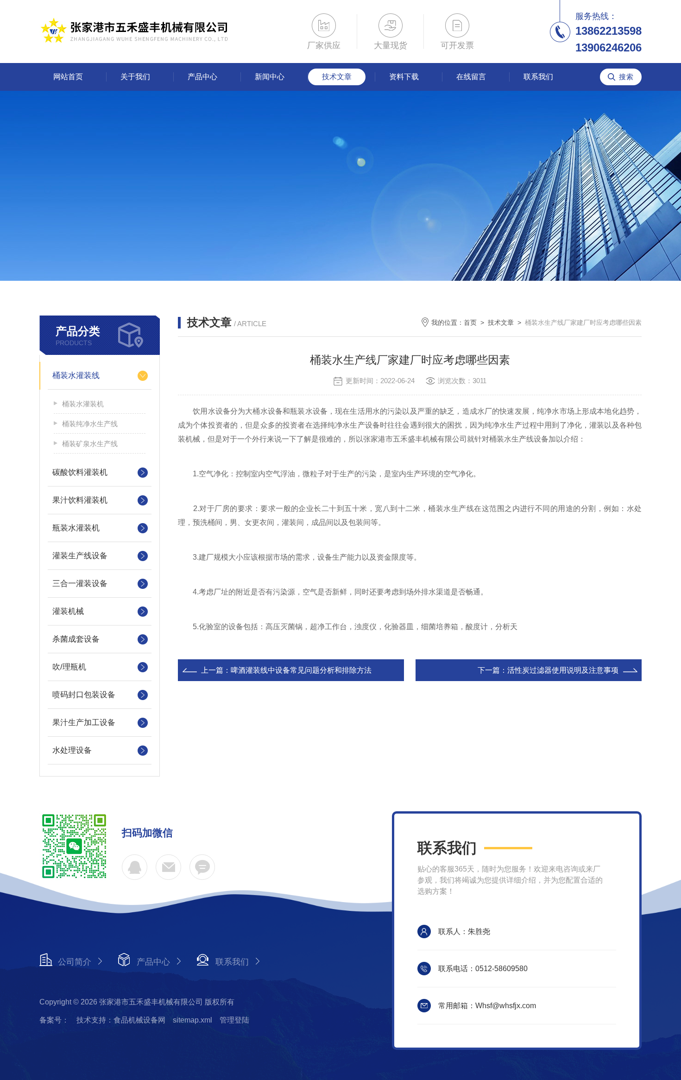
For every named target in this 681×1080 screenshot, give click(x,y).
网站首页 (68, 77)
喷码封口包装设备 (83, 694)
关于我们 (135, 77)
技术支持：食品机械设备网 (120, 1020)
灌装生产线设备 (79, 555)
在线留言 (471, 77)
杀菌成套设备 (76, 639)
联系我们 (538, 77)
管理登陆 (234, 1020)
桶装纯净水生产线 (90, 424)
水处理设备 (72, 750)
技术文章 (337, 77)
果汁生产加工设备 (83, 722)
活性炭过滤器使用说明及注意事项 (562, 670)
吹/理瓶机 (69, 667)
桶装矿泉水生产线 (90, 444)
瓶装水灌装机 (76, 528)
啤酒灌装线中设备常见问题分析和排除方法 (301, 670)
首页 (470, 322)
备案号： (54, 1020)
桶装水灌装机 (83, 404)
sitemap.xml (192, 1020)
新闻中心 (269, 77)
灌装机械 (68, 611)
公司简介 (74, 961)
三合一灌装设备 (79, 583)
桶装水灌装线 (76, 375)
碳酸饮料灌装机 (79, 472)
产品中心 (202, 77)
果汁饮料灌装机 (79, 500)
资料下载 (404, 77)
